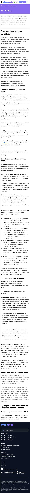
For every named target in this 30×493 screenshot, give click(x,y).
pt (16, 2)
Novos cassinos (5, 458)
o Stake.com (5, 143)
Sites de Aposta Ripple (7, 439)
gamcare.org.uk (6, 488)
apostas (3, 443)
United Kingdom (8, 430)
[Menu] (1, 2)
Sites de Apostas (5, 449)
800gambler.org (15, 488)
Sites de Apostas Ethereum (8, 437)
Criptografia (4, 433)
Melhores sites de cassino (8, 456)
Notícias (3, 464)
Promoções (4, 466)
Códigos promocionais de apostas (10, 445)
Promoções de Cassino (7, 454)
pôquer (3, 462)
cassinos (3, 452)
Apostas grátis (5, 447)
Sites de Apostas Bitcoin (7, 435)
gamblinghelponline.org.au (6, 489)
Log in (27, 2)
